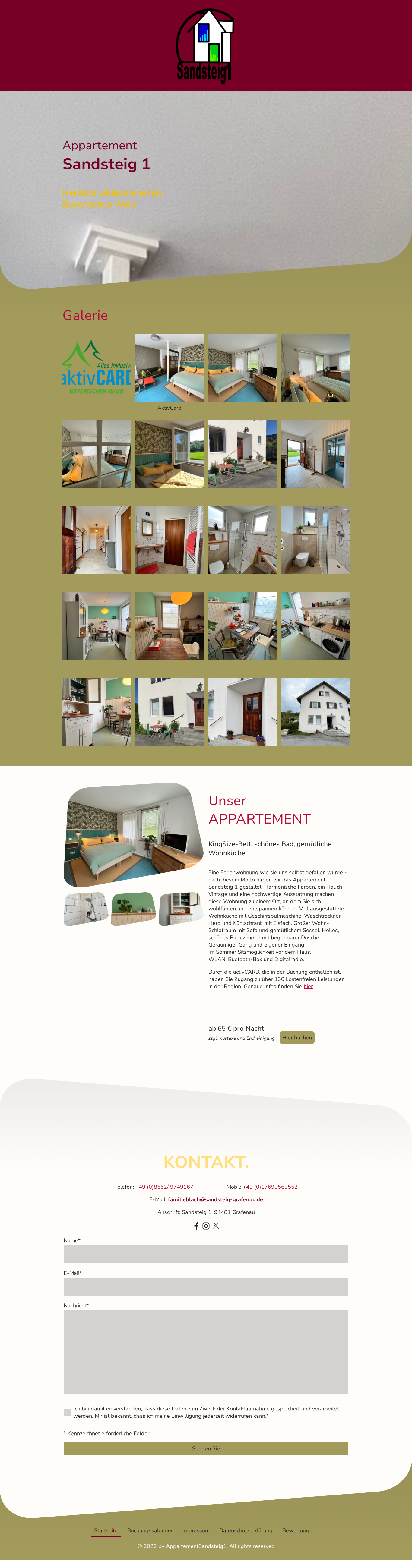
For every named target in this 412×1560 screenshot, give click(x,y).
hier (308, 986)
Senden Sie (206, 1448)
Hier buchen (297, 1037)
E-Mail (73, 1273)
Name (72, 1240)
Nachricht (76, 1305)
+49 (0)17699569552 (270, 1186)
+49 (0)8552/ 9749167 (164, 1186)
